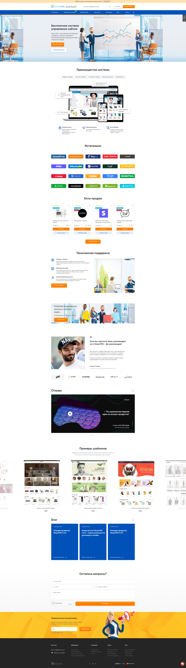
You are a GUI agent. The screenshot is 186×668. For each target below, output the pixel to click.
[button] (133, 390)
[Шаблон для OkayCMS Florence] (89, 486)
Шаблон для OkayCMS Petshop (140, 508)
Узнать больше (59, 285)
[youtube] (95, 664)
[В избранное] (69, 205)
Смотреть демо (129, 6)
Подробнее (61, 319)
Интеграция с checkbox (80, 220)
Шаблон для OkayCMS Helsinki (45, 508)
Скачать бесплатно (59, 50)
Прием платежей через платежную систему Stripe (102, 221)
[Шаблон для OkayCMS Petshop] (136, 486)
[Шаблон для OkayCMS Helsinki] (42, 486)
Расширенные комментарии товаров (124, 221)
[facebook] (90, 664)
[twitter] (93, 664)
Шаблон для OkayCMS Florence (93, 508)
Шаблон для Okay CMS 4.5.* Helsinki (61, 221)
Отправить (105, 603)
